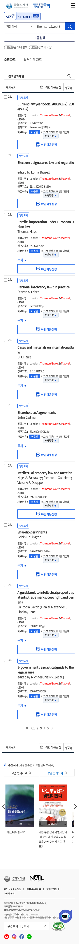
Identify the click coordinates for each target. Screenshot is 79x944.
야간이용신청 (53, 87)
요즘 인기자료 (19, 773)
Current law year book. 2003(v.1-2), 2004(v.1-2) (45, 106)
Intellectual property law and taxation (44, 477)
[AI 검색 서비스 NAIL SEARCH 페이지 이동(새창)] (22, 16)
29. (10, 584)
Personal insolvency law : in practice (43, 289)
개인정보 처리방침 (12, 889)
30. (10, 659)
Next (75, 806)
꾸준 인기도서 (55, 773)
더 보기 (68, 88)
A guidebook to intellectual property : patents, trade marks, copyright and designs (45, 602)
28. (10, 524)
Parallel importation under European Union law (45, 226)
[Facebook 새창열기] (22, 935)
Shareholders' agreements (36, 415)
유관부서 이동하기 (18, 926)
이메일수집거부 (34, 889)
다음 (52, 728)
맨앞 (27, 728)
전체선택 (11, 87)
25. (10, 339)
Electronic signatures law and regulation (45, 167)
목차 (21, 259)
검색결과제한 (16, 76)
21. (10, 96)
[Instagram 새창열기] (14, 935)
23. (10, 214)
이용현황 (49, 136)
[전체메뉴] (73, 5)
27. (10, 465)
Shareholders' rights (32, 534)
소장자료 (10, 59)
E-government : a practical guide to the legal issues (45, 672)
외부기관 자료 (33, 59)
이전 (31, 728)
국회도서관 (17, 5)
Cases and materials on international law (45, 352)
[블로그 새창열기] (29, 935)
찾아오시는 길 (52, 889)
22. (10, 154)
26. (10, 404)
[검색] (70, 26)
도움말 (29, 773)
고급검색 (39, 37)
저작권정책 (9, 893)
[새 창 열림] (58, 926)
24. (10, 279)
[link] (46, 144)
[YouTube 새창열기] (7, 935)
